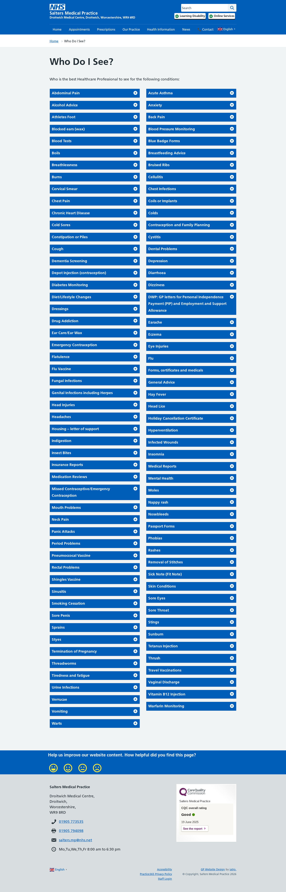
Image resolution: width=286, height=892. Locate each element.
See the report (192, 828)
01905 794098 (71, 830)
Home (57, 29)
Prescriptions (106, 29)
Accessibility (164, 869)
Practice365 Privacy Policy (156, 874)
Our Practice (131, 29)
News (186, 29)
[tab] (95, 93)
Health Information (161, 29)
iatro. (233, 869)
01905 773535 (71, 821)
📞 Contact (205, 29)
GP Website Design (213, 869)
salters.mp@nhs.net (75, 840)
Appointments (79, 29)
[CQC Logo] (192, 795)
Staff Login (165, 879)
